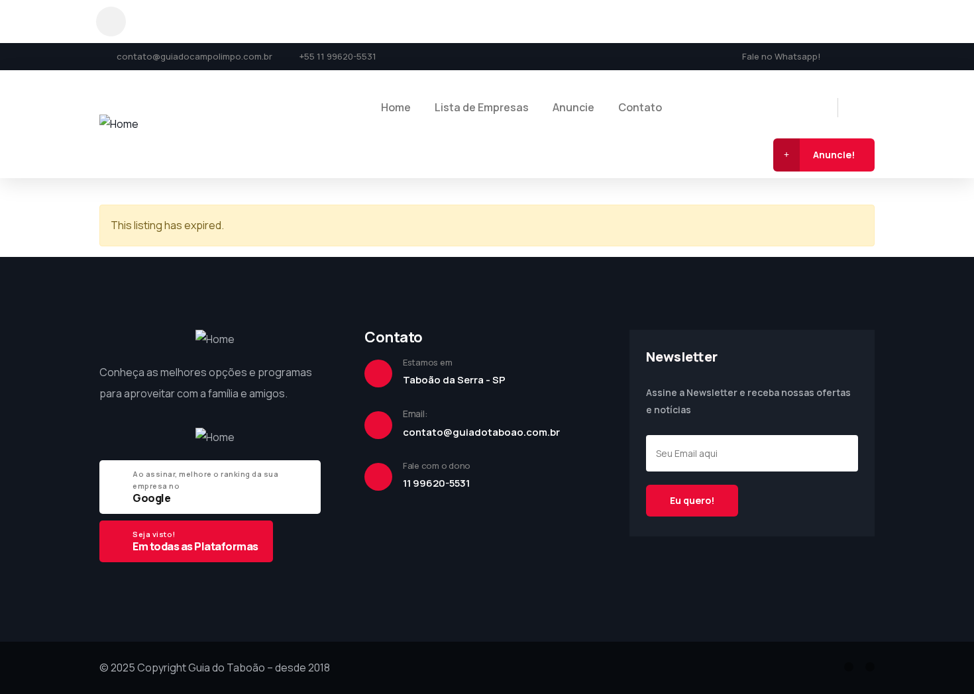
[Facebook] (845, 55)
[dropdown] (111, 21)
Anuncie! (834, 154)
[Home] (118, 124)
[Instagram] (870, 55)
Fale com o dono (436, 465)
